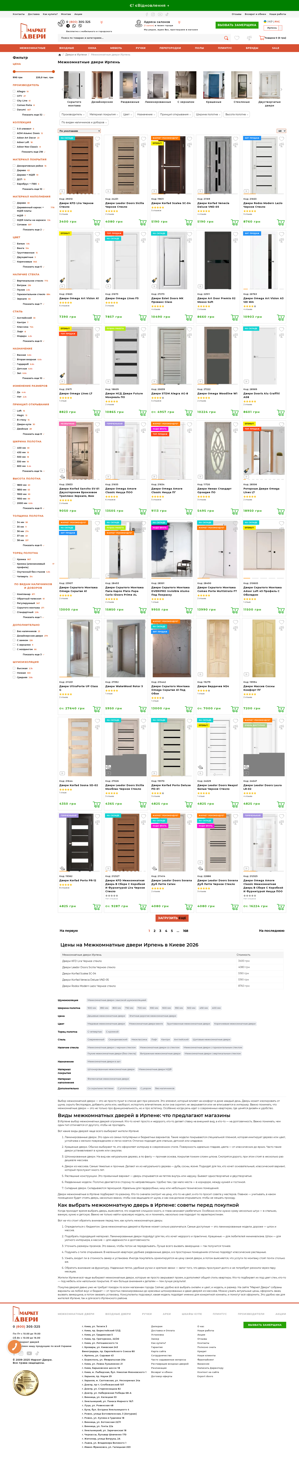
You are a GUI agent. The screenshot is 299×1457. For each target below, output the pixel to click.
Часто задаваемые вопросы (168, 1359)
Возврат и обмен (255, 14)
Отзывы (237, 14)
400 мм (216, 1007)
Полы (199, 48)
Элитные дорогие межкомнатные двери (152, 1015)
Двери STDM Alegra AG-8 (169, 393)
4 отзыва (201, 214)
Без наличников (164, 1088)
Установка (157, 1334)
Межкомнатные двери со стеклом (159, 1047)
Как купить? (50, 14)
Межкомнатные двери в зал (104, 1061)
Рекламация (159, 1368)
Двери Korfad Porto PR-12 (77, 880)
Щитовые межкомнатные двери (211, 1039)
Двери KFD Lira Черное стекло (82, 961)
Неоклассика (139, 1039)
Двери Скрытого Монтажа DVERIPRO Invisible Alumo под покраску (170, 591)
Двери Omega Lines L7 (75, 393)
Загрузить (172, 918)
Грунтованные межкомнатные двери (188, 1023)
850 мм (104, 1007)
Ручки (141, 48)
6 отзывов (64, 305)
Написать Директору (210, 1368)
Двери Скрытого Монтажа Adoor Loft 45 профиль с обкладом (262, 591)
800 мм (116, 1007)
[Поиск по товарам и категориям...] (226, 38)
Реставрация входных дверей (170, 1364)
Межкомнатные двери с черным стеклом (112, 1047)
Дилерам (157, 1326)
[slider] (14, 71)
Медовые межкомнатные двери (106, 1023)
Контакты (19, 14)
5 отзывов (156, 210)
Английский (181, 1039)
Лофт (154, 1039)
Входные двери (118, 1314)
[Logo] (34, 30)
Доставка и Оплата (163, 1330)
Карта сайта (158, 1351)
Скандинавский (117, 1039)
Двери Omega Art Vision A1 (79, 298)
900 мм (92, 1007)
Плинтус (225, 48)
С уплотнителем (127, 1088)
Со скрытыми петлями (101, 1088)
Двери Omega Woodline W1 (217, 393)
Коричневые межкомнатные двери (235, 1023)
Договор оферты (161, 1376)
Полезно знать (206, 1347)
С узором (146, 1088)
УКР (270, 21)
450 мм (204, 1007)
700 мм (141, 1007)
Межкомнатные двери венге (146, 1023)
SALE (275, 48)
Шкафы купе (192, 1314)
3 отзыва (63, 214)
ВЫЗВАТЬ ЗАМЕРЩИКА (237, 25)
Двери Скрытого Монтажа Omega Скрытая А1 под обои (170, 690)
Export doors (205, 1376)
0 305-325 (78, 22)
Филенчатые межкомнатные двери (108, 1078)
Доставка (34, 14)
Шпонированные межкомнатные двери (111, 1069)
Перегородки (170, 48)
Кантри (165, 1039)
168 (185, 931)
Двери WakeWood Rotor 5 (124, 686)
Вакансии (203, 1364)
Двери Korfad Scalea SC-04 (171, 203)
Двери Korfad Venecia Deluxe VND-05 (85, 979)
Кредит (202, 1351)
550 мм (179, 1007)
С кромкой (112, 1031)
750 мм (129, 1007)
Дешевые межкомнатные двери (106, 1015)
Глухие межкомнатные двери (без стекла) (112, 1053)
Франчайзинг (205, 1359)
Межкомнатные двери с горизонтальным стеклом (213, 1047)
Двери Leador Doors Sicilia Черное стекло (88, 967)
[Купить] (97, 222)
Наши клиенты (206, 1355)
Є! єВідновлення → (149, 5)
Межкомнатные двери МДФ (155, 1069)
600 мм (166, 1007)
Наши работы (277, 14)
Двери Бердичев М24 (213, 686)
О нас (200, 1326)
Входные (66, 48)
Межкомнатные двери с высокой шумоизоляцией (117, 1000)
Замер (155, 1339)
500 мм (191, 1007)
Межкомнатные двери (76, 1314)
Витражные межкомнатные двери (160, 1053)
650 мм (154, 1007)
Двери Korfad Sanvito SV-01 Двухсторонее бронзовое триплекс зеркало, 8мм (79, 492)
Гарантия (157, 1347)
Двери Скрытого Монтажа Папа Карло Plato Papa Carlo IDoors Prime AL (124, 591)
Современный (96, 1039)
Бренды (252, 48)
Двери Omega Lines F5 (122, 298)
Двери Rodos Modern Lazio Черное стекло (89, 986)
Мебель (116, 48)
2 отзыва (109, 214)
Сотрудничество (161, 1355)
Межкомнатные (33, 48)
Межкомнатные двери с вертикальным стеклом (213, 1053)
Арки (167, 1314)
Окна (92, 48)
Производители (251, 1314)
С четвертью (95, 1031)
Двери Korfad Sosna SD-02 (78, 785)
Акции (78, 14)
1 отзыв (62, 401)
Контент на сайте (208, 1372)
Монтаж (66, 14)
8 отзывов (64, 888)
